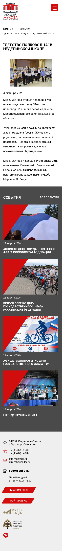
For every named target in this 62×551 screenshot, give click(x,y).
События (25, 29)
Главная (8, 29)
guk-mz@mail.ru (18, 458)
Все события (49, 197)
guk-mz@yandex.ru (19, 461)
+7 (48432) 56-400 (19, 450)
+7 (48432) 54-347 (19, 453)
